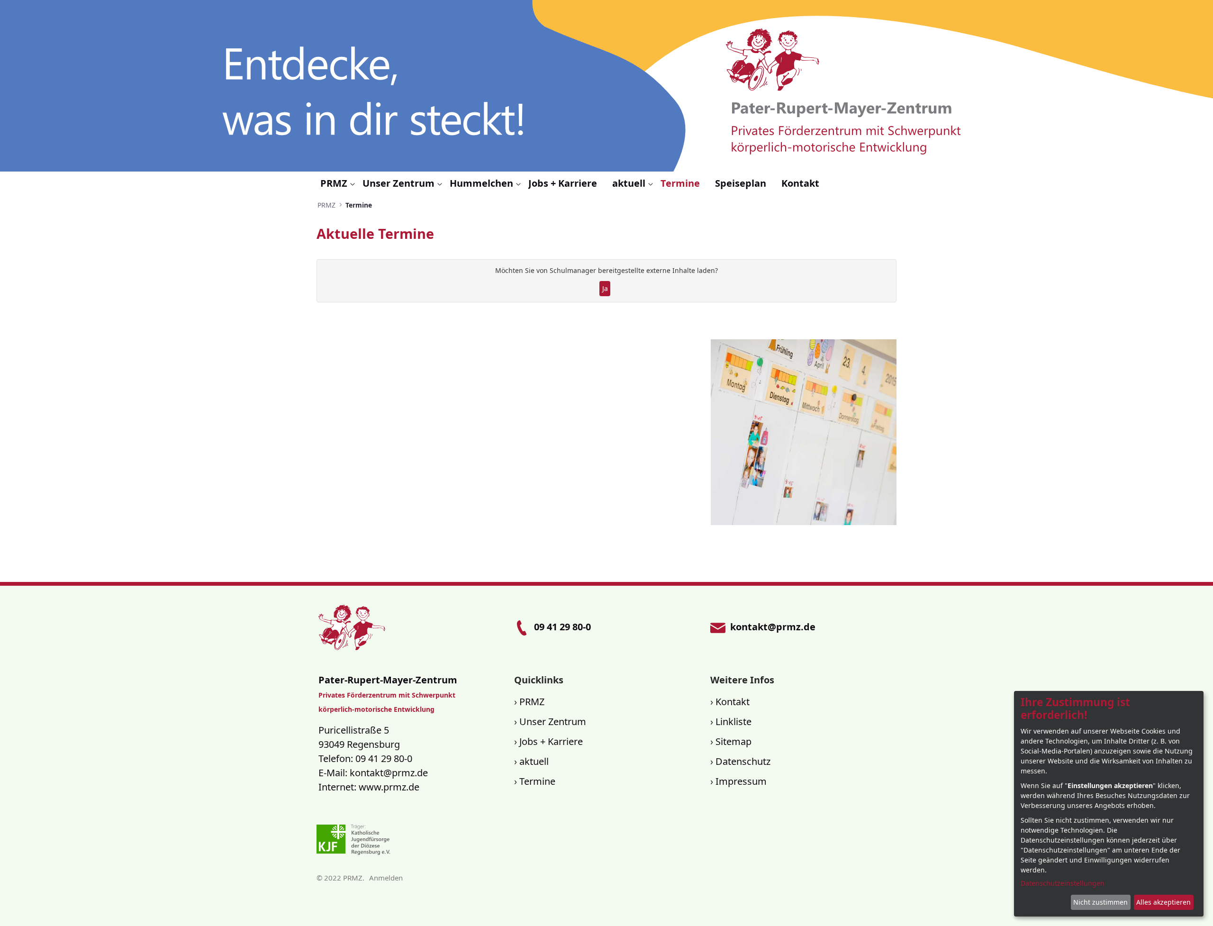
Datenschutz (742, 761)
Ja (605, 288)
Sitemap (733, 741)
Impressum (741, 781)
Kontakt (732, 701)
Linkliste (733, 721)
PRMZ (531, 701)
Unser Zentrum (552, 721)
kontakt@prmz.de (389, 772)
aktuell (534, 761)
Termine (537, 781)
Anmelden (386, 877)
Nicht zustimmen (1100, 902)
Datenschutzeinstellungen (1062, 883)
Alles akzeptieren (1163, 902)
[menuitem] (337, 183)
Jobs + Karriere (551, 741)
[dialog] (1109, 804)
